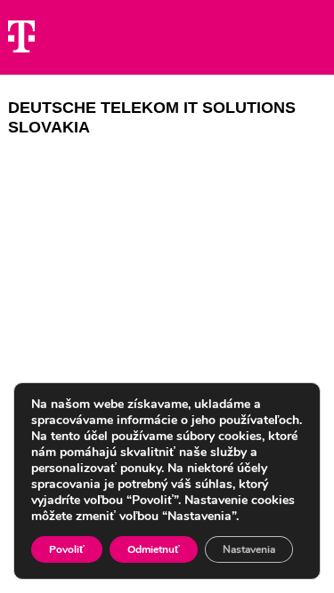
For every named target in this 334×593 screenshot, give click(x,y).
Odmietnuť (153, 549)
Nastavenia (249, 549)
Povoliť (67, 549)
